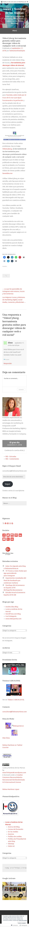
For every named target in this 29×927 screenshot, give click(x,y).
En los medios (13, 832)
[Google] (12, 523)
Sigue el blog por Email (11, 466)
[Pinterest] (16, 535)
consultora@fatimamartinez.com (14, 712)
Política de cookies (15, 836)
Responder (8, 363)
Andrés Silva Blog (11, 607)
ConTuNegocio (10, 616)
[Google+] (8, 539)
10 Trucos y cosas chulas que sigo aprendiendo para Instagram (15, 573)
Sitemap (11, 844)
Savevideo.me (7, 173)
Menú (14, 31)
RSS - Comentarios (12, 459)
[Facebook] (5, 523)
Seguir (7, 484)
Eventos (11, 834)
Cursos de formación (15, 829)
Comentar (21, 389)
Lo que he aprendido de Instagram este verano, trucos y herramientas (13, 291)
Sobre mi (11, 846)
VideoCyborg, (7, 149)
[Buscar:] (14, 503)
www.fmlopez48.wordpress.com (14, 772)
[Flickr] (12, 539)
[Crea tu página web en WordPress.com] (14, 1)
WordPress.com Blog (13, 614)
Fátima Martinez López (10, 789)
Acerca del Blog (14, 827)
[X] (3, 523)
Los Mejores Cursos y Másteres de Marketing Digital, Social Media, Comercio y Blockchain (13, 299)
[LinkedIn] (8, 523)
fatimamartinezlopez (17, 50)
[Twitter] (8, 535)
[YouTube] (4, 539)
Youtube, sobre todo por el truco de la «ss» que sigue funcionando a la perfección (14, 97)
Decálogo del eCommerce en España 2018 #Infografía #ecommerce (14, 587)
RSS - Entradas (10, 456)
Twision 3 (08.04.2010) (16, 700)
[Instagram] (10, 523)
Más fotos (6, 738)
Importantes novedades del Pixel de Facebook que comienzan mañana (15, 580)
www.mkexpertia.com (13, 619)
